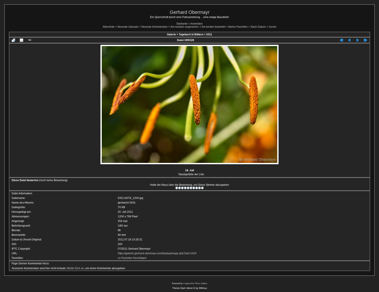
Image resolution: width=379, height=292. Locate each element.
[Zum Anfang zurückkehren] (341, 40)
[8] (196, 187)
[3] (182, 187)
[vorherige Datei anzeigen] (349, 40)
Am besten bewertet (213, 26)
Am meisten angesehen (184, 26)
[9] (199, 187)
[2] (179, 187)
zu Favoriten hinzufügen (132, 258)
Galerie (171, 34)
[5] (188, 187)
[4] (185, 187)
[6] (191, 187)
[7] (193, 187)
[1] (176, 187)
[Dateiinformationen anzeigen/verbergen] (21, 40)
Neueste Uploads (128, 26)
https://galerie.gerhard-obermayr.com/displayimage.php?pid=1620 (157, 253)
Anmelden (196, 23)
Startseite (182, 23)
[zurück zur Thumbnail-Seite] (13, 40)
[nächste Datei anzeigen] (357, 40)
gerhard (123, 202)
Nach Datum (258, 26)
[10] (202, 187)
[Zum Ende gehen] (366, 40)
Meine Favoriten (238, 26)
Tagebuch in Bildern (191, 34)
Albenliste (108, 26)
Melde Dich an (75, 268)
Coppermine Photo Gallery (195, 283)
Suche (272, 26)
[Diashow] (30, 40)
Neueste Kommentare (154, 26)
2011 (209, 34)
